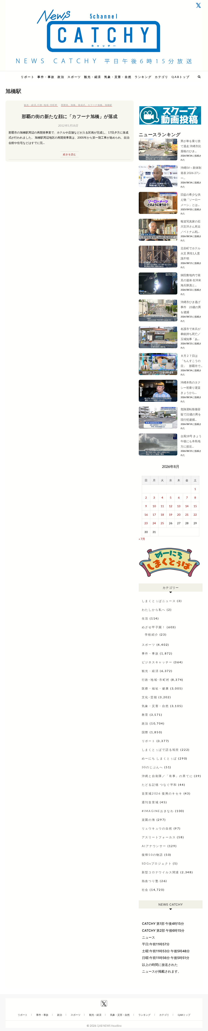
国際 (145, 732)
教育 (145, 714)
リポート (27, 77)
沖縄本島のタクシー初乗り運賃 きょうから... (190, 387)
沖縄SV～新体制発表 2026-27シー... (191, 172)
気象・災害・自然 (117, 77)
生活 (145, 618)
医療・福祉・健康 (155, 688)
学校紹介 (151, 634)
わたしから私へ (154, 609)
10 (154, 506)
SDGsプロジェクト (157, 863)
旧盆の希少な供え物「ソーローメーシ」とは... (190, 199)
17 (154, 514)
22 (195, 514)
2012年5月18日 (68, 125)
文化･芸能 (149, 697)
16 (146, 514)
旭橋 (73, 105)
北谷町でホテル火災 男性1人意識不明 (190, 253)
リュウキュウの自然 (157, 828)
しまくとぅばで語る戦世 (160, 749)
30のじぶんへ (152, 767)
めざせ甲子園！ (154, 627)
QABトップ (180, 77)
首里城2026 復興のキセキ (162, 793)
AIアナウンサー (154, 846)
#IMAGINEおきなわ (158, 811)
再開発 (64, 105)
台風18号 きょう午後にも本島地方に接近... (191, 441)
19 (170, 514)
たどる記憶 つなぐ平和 (159, 784)
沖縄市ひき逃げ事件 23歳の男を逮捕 (191, 307)
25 (162, 523)
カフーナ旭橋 (95, 105)
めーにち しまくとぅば (159, 758)
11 (162, 506)
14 (186, 506)
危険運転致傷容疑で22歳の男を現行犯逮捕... (191, 414)
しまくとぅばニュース (159, 601)
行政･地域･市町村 (47, 105)
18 (162, 514)
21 (186, 514)
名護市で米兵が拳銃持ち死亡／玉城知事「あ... (190, 334)
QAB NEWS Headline (109, 1025)
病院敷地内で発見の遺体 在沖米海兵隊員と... (191, 280)
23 (146, 523)
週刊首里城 (150, 802)
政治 (60, 77)
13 (178, 506)
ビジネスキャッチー (157, 662)
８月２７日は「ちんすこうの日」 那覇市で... (191, 361)
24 (154, 523)
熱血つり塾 (150, 881)
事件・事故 (45, 77)
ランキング (143, 77)
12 (170, 506)
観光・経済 (92, 77)
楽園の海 (148, 819)
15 (195, 506)
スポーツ (74, 77)
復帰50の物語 (152, 854)
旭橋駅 (108, 105)
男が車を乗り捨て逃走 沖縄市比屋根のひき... (191, 146)
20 (178, 514)
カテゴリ (161, 77)
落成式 (81, 105)
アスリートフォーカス (159, 837)
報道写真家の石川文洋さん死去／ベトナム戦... (190, 226)
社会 (145, 889)
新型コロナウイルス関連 (160, 872)
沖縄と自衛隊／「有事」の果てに (167, 776)
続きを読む (69, 154)
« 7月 (142, 539)
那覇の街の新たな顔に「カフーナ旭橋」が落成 (69, 116)
